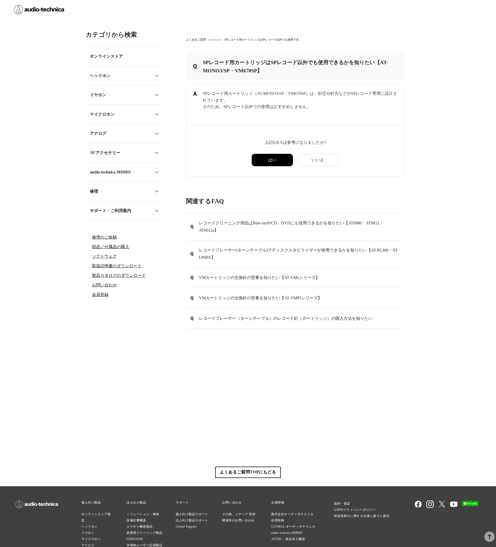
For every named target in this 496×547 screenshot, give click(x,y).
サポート (182, 502)
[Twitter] (442, 507)
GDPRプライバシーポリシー (355, 510)
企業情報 (277, 502)
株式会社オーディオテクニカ (292, 514)
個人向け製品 (91, 502)
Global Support (186, 526)
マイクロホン (91, 539)
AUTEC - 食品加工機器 (288, 539)
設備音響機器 (136, 520)
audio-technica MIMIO (287, 533)
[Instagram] (430, 507)
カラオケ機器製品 (140, 526)
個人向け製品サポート (192, 514)
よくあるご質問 (196, 39)
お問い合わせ (232, 502)
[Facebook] (418, 507)
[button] (295, 226)
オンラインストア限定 (96, 517)
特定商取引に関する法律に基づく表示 (361, 516)
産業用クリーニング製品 (144, 533)
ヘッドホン (89, 526)
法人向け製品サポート (192, 520)
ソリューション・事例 (143, 514)
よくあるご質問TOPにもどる (248, 472)
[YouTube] (454, 507)
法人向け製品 (136, 502)
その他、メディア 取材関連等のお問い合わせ (239, 517)
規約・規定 (342, 503)
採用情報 (277, 520)
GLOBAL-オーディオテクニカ (293, 526)
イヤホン (87, 533)
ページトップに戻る (489, 536)
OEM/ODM (135, 539)
